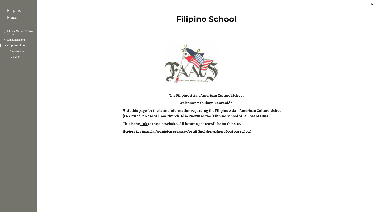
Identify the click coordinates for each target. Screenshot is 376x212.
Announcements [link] (16, 39)
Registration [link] (17, 51)
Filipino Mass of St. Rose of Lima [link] (20, 32)
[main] (206, 19)
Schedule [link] (15, 57)
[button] (372, 4)
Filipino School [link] (16, 45)
